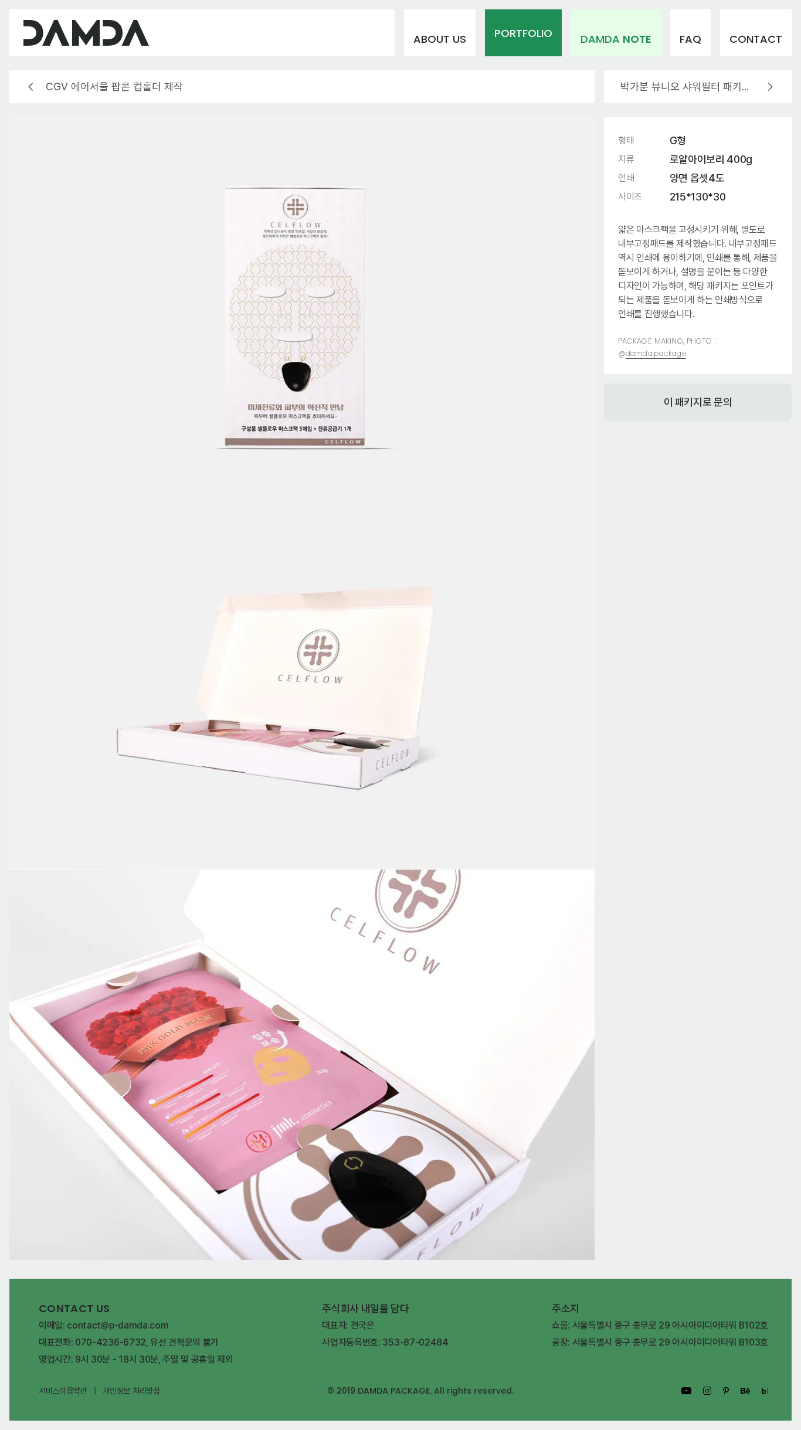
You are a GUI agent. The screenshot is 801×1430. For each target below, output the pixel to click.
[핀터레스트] (726, 1391)
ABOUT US (439, 39)
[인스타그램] (707, 1391)
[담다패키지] (202, 32)
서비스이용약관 (63, 1390)
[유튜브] (686, 1390)
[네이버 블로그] (765, 1391)
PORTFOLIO (523, 33)
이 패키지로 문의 (698, 402)
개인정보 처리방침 (131, 1390)
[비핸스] (745, 1391)
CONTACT (755, 39)
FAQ (690, 39)
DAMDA (616, 39)
